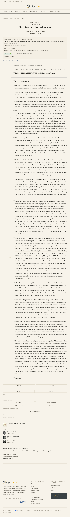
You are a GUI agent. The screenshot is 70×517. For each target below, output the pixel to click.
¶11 (14, 179)
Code (11, 11)
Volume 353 (13, 18)
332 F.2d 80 (34, 251)
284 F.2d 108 (52, 256)
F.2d (18, 18)
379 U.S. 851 (27, 253)
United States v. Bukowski (49, 41)
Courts (17, 11)
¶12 (14, 201)
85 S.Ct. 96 (35, 253)
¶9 (14, 137)
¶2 (14, 69)
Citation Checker (35, 503)
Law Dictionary (35, 488)
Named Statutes (35, 497)
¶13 (14, 238)
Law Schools (34, 495)
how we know (36, 53)
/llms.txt (53, 487)
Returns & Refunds (38, 510)
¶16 (14, 321)
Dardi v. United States (15, 50)
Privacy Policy (6, 512)
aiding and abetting (22, 268)
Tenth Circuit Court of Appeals (35, 31)
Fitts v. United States (28, 50)
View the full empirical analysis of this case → (15, 61)
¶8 (14, 110)
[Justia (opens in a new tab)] (23, 502)
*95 (10, 118)
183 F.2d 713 (24, 256)
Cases (5, 11)
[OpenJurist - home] (35, 6)
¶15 (14, 299)
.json (11, 466)
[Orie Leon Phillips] (4, 441)
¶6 (14, 92)
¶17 (14, 340)
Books (43, 11)
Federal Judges (35, 490)
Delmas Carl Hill (11, 432)
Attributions (48, 510)
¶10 (14, 159)
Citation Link (34, 396)
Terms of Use (57, 510)
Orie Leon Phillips (11, 441)
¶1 (14, 65)
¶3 (14, 72)
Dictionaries (34, 11)
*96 (10, 257)
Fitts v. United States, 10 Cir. (48, 251)
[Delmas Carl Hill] (4, 433)
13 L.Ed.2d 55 (44, 253)
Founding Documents (37, 499)
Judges (24, 11)
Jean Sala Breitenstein (13, 436)
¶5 (14, 85)
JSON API (53, 490)
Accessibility (19, 510)
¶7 (14, 101)
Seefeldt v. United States (41, 50)
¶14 (14, 282)
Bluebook (57, 396)
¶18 (14, 377)
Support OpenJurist (56, 496)
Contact (28, 510)
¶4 (14, 81)
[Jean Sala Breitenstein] (4, 437)
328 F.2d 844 (62, 251)
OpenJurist (5, 18)
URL (12, 396)
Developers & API (55, 485)
